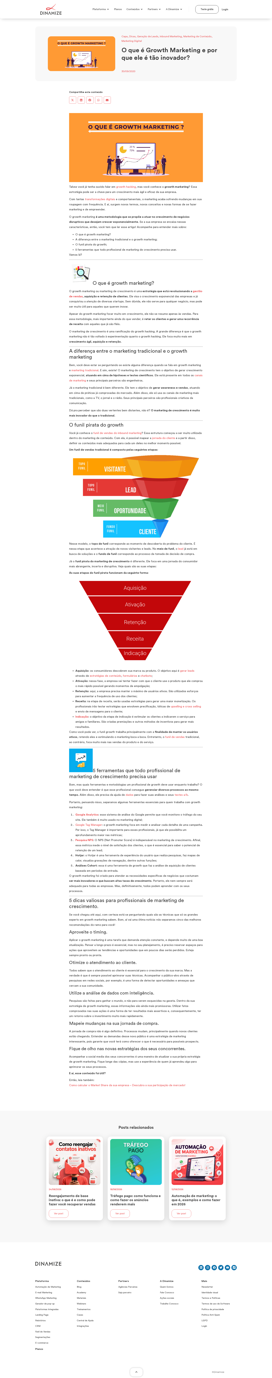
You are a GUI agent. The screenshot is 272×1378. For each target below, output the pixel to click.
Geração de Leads (147, 36)
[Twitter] (221, 1267)
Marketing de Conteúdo (197, 36)
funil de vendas (175, 737)
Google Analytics (86, 814)
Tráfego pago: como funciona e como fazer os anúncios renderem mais (135, 1200)
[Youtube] (227, 1267)
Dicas (132, 36)
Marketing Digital (132, 41)
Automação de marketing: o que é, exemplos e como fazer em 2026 (196, 1200)
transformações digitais (100, 199)
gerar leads (187, 670)
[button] (72, 100)
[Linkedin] (201, 1267)
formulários (130, 675)
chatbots (146, 675)
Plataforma (42, 1281)
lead (180, 548)
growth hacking (126, 186)
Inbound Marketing (171, 36)
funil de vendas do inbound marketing (117, 433)
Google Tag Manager (88, 824)
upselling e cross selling (186, 706)
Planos (39, 1349)
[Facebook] (214, 1267)
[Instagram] (207, 1267)
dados (129, 794)
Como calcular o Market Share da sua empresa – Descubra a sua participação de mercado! (127, 1085)
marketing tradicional (84, 370)
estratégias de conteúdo (105, 675)
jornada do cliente (163, 438)
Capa (125, 36)
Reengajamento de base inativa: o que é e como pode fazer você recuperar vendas (72, 1200)
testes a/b (181, 794)
